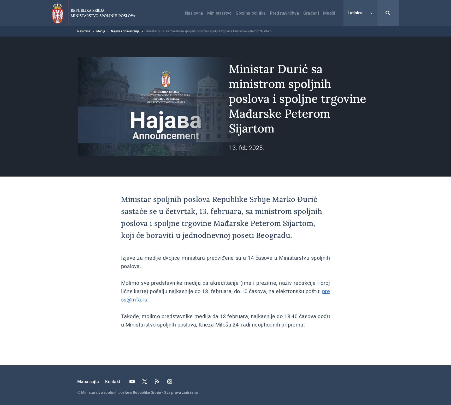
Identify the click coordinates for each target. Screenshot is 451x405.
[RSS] (157, 381)
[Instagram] (169, 381)
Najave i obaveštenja (125, 31)
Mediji (329, 13)
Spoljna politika (251, 13)
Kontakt (112, 381)
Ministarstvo (219, 13)
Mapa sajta (88, 381)
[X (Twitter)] (144, 381)
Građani (311, 13)
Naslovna (194, 13)
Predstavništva (284, 13)
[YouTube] (132, 381)
